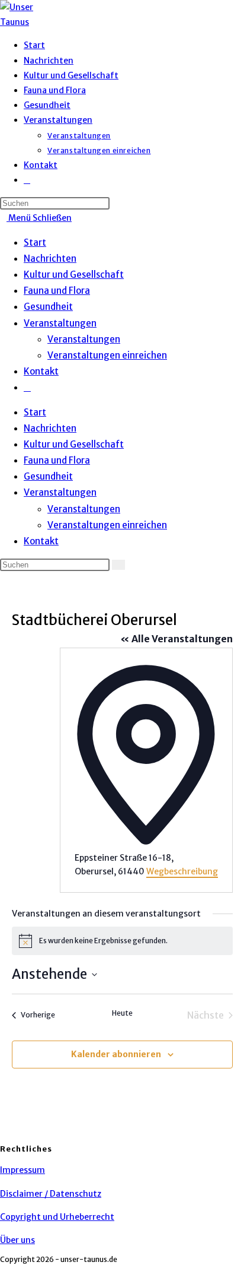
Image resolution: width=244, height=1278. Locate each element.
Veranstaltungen (60, 323)
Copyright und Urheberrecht (57, 1217)
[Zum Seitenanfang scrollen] (3, 1270)
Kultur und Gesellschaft (74, 274)
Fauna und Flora (57, 290)
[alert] (122, 941)
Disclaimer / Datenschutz (50, 1193)
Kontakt (41, 371)
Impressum (22, 1170)
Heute (122, 1013)
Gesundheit (48, 306)
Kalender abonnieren (116, 1054)
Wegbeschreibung (182, 871)
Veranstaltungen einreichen (107, 355)
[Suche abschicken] (118, 564)
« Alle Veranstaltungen (176, 639)
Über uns (17, 1240)
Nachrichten (50, 258)
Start (35, 242)
